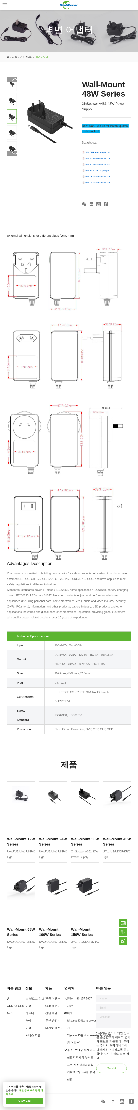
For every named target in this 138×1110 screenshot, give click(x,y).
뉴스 (10, 1013)
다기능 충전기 (54, 1028)
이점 (28, 1028)
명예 (28, 1020)
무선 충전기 (52, 1020)
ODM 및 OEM (15, 1006)
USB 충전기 (52, 1006)
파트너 (29, 1013)
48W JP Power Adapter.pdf (97, 170)
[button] (12, 153)
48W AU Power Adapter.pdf (97, 164)
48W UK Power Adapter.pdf (97, 176)
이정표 (29, 1006)
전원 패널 (51, 1013)
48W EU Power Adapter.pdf (97, 158)
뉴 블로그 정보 (34, 998)
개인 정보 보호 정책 (29, 1090)
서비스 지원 (33, 1035)
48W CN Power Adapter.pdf (97, 152)
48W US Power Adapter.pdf (97, 183)
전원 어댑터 (52, 998)
